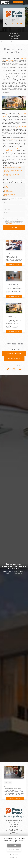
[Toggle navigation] (26, 2)
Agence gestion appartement (11, 173)
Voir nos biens (13, 358)
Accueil (2, 41)
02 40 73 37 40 (15, 24)
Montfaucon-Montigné (9, 194)
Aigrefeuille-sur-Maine (9, 184)
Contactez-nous (14, 38)
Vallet (5, 195)
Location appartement (11, 317)
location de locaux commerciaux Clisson (14, 127)
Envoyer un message (14, 353)
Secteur (7, 41)
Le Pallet (6, 190)
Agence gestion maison (9, 175)
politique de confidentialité (12, 223)
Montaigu (6, 193)
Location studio (11, 254)
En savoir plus (14, 264)
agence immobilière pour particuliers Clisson (14, 149)
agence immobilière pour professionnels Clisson (14, 115)
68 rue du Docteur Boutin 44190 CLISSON (14, 35)
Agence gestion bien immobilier (11, 174)
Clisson (12, 41)
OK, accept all (14, 845)
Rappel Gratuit (18, 2)
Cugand (6, 187)
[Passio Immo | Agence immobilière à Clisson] (5, 2)
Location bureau (12, 284)
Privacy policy (14, 857)
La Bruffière (6, 188)
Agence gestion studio (9, 177)
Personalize (14, 854)
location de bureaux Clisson (17, 139)
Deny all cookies (14, 849)
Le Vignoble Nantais (8, 191)
